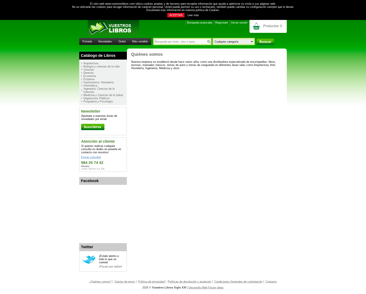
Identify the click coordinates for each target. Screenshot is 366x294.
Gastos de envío (125, 281)
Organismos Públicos (96, 98)
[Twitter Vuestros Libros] (89, 263)
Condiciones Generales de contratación (238, 281)
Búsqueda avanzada (199, 22)
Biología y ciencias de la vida (101, 66)
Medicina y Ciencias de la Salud (103, 95)
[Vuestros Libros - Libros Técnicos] (109, 34)
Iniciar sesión (239, 22)
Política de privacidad (151, 281)
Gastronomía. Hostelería (98, 82)
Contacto (271, 281)
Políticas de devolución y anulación (189, 281)
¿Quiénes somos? (100, 281)
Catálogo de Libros (98, 55)
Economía (89, 76)
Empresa (88, 79)
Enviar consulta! (91, 157)
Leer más (193, 15)
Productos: (272, 26)
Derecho (88, 72)
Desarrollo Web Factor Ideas (206, 287)
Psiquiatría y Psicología (98, 101)
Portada (87, 41)
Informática (90, 85)
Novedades (105, 41)
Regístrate (221, 22)
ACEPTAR (175, 15)
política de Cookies (207, 10)
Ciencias (88, 69)
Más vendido (140, 41)
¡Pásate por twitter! (110, 266)
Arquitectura (90, 63)
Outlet (122, 41)
